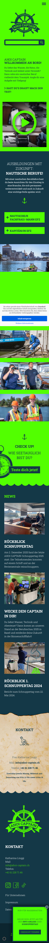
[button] (4, 938)
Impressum (11, 902)
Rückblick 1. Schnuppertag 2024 (23, 683)
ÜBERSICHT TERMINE (30, 932)
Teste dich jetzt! (24, 469)
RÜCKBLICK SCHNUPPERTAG (18, 544)
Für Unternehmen (15, 895)
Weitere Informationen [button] (25, 323)
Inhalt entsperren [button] (24, 318)
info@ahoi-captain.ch (17, 865)
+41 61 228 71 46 (14, 872)
